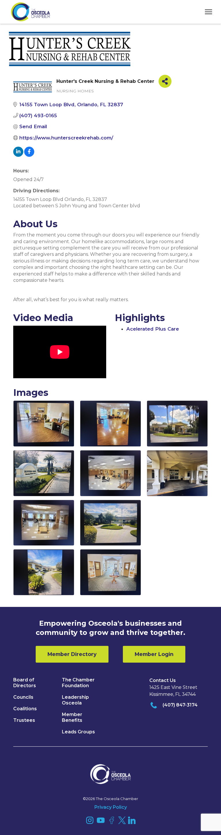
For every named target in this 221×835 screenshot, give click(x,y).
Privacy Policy (110, 807)
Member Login (154, 654)
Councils (23, 697)
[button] (206, 11)
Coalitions (25, 708)
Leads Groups (78, 732)
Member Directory (72, 654)
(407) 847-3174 (180, 705)
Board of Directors (24, 682)
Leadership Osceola (75, 700)
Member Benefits (72, 717)
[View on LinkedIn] (18, 155)
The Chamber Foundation (78, 682)
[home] (30, 12)
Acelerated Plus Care (152, 329)
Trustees (24, 720)
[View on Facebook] (29, 155)
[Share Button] (165, 81)
